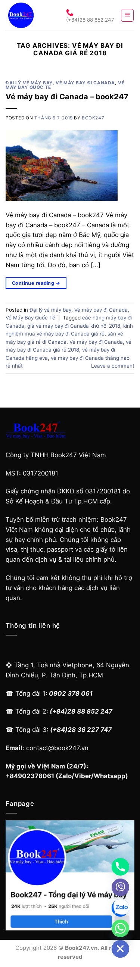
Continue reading (36, 283)
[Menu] (127, 15)
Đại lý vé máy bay (29, 82)
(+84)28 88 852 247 (90, 20)
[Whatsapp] (120, 928)
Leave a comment (112, 366)
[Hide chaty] (120, 949)
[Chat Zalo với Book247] (120, 908)
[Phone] (120, 867)
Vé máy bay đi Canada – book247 (67, 96)
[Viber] (120, 887)
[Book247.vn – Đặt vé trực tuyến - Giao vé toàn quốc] (29, 15)
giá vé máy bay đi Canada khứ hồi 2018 (73, 326)
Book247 (93, 118)
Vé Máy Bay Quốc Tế (30, 318)
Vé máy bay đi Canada (85, 82)
